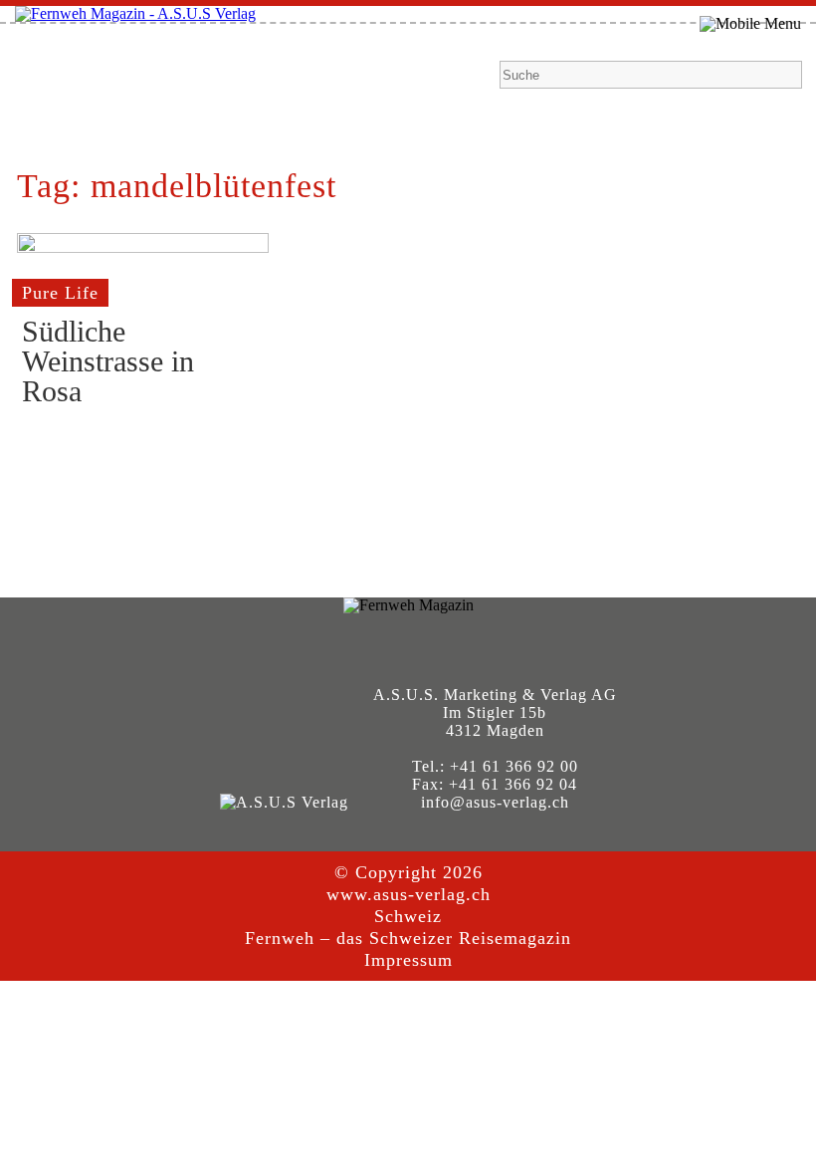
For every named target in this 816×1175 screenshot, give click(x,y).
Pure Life (60, 293)
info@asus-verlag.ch (495, 802)
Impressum (408, 960)
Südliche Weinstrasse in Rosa (108, 361)
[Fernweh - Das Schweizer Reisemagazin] (135, 13)
